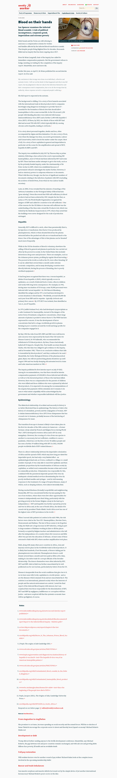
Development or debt (27, 735)
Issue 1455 (76, 45)
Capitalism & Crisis (68, 13)
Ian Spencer (81, 50)
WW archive (72, 4)
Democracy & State (40, 13)
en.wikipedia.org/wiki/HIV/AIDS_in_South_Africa (37, 704)
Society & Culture (81, 13)
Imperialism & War (54, 13)
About (65, 4)
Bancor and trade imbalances (31, 765)
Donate (89, 4)
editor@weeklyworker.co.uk (52, 708)
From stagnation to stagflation (31, 719)
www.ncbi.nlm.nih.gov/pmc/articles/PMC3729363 (37, 649)
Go (97, 8)
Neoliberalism (28, 713)
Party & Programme (25, 13)
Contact (96, 4)
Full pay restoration (27, 752)
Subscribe (80, 4)
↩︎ (27, 614)
